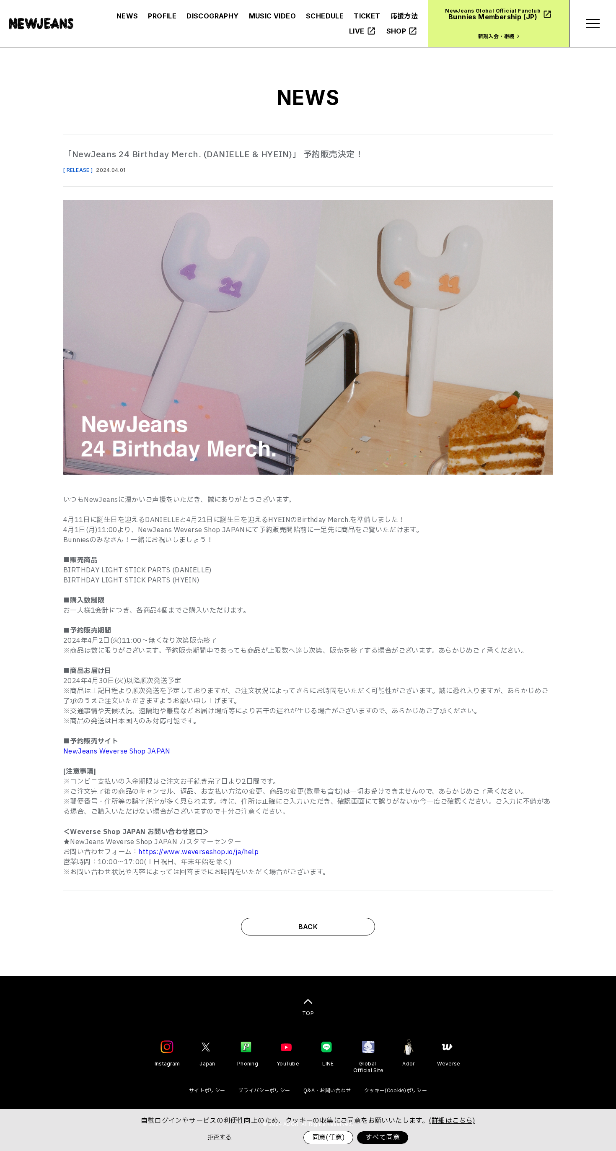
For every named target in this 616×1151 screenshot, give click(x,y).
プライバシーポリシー (264, 1090)
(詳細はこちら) (452, 1121)
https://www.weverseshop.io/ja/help (198, 852)
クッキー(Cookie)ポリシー (395, 1090)
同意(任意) (328, 1138)
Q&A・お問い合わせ (327, 1090)
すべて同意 (382, 1138)
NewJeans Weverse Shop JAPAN (117, 751)
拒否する (219, 1137)
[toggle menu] (592, 23)
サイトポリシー (207, 1090)
